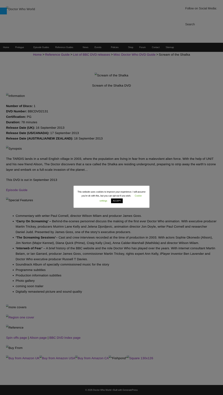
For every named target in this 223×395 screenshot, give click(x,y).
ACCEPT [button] (117, 201)
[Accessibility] (3, 11)
